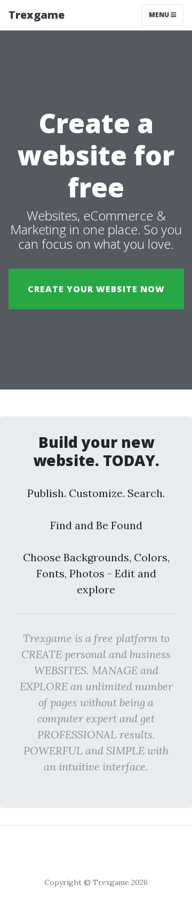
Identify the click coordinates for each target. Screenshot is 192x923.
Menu (160, 14)
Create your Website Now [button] (96, 289)
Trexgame (37, 14)
